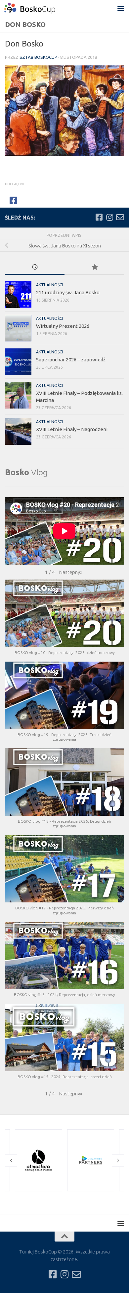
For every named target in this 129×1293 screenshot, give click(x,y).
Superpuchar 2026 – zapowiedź (71, 359)
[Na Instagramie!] (109, 217)
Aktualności (49, 285)
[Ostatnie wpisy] (34, 267)
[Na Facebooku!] (99, 217)
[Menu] (120, 8)
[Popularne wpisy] (94, 267)
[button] (71, 572)
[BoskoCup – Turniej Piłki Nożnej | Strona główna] (38, 8)
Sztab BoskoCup (38, 57)
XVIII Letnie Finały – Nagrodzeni (72, 429)
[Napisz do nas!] (120, 217)
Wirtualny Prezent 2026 (62, 326)
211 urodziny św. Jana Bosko (68, 292)
